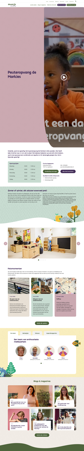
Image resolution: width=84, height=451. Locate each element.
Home (47, 1)
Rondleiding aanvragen (71, 4)
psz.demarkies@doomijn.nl (67, 167)
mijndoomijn (71, 1)
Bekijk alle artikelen (42, 435)
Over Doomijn (51, 1)
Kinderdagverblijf (49, 180)
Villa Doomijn (62, 1)
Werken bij (57, 1)
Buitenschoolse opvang (50, 177)
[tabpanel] (42, 243)
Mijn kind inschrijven (61, 4)
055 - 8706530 (63, 165)
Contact (66, 1)
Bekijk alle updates (42, 323)
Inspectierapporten (51, 333)
